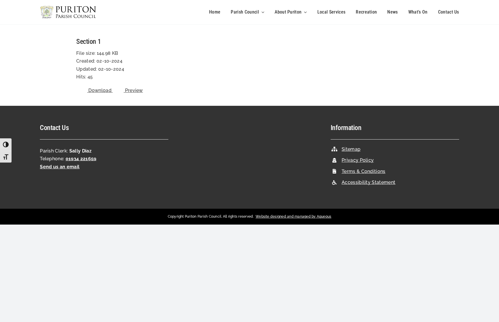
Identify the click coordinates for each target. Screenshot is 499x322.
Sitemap (351, 149)
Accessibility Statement (368, 182)
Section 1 (88, 41)
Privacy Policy (358, 160)
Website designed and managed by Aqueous (293, 216)
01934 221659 (81, 158)
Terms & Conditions (364, 171)
